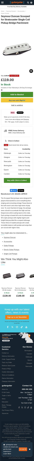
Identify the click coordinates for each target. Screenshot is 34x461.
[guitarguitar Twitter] (12, 327)
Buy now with (17, 100)
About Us (5, 389)
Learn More (7, 453)
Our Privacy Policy (8, 410)
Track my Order (7, 362)
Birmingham (28, 350)
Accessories (21, 11)
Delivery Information (8, 356)
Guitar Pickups (5, 13)
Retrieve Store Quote (8, 365)
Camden (29, 354)
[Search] (28, 2)
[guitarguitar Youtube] (26, 327)
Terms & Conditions (8, 375)
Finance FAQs (6, 368)
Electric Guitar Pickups (11, 249)
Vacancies (5, 413)
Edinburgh (29, 357)
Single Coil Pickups (10, 254)
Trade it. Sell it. (6, 395)
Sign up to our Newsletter (17, 317)
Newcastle (29, 366)
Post (21, 190)
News (3, 399)
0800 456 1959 (27, 389)
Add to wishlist (17, 105)
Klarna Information (7, 378)
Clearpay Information (8, 381)
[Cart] (31, 2)
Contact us (5, 353)
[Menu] (5, 2)
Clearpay (26, 119)
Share (14, 190)
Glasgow (29, 363)
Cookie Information (8, 372)
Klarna (18, 119)
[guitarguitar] (17, 2)
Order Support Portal (8, 359)
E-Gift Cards (6, 392)
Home (2, 11)
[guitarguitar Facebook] (7, 327)
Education (5, 402)
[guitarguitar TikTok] (21, 327)
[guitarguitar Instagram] (17, 327)
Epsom (30, 360)
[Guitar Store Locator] (17, 337)
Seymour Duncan (11, 11)
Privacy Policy (14, 321)
